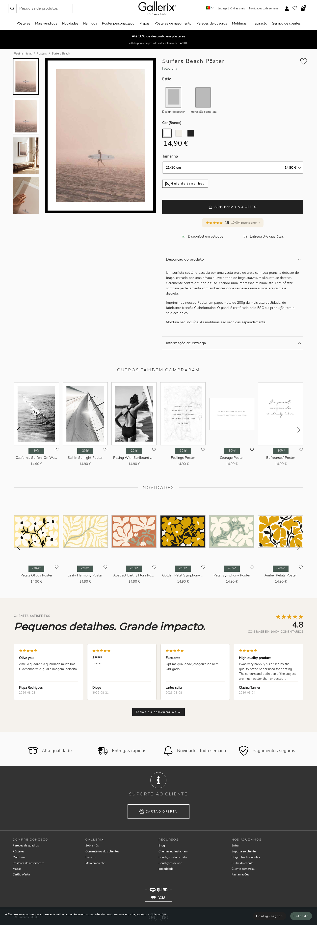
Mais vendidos (46, 23)
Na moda (90, 23)
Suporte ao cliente (244, 851)
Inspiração (259, 23)
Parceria (90, 857)
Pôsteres (23, 23)
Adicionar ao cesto (235, 207)
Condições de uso (170, 863)
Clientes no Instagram (172, 851)
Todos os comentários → (158, 712)
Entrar (235, 845)
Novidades (70, 23)
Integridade (165, 869)
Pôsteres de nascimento (173, 23)
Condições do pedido (172, 857)
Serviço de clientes (286, 23)
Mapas (144, 23)
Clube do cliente (242, 863)
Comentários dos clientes (102, 851)
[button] (12, 8)
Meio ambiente (95, 863)
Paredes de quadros (211, 23)
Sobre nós (92, 845)
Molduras (239, 23)
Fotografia (169, 68)
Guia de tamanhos (187, 184)
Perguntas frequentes (246, 857)
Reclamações (240, 874)
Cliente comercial (243, 869)
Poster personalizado (118, 23)
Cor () (171, 122)
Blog (161, 845)
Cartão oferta (162, 812)
